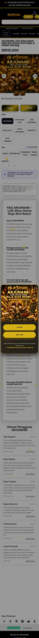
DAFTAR (19, 335)
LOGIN (19, 327)
